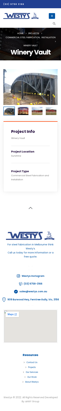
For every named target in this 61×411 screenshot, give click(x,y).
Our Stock (32, 377)
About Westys (32, 382)
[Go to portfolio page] (30, 87)
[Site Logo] (21, 16)
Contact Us (31, 362)
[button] (54, 24)
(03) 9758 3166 (13, 4)
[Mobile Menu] (52, 16)
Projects (32, 367)
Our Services (32, 372)
